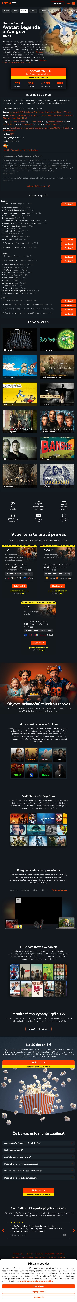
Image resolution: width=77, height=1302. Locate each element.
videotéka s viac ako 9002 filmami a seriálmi (24, 61)
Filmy (15, 11)
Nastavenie (39, 1297)
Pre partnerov (41, 1257)
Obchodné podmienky (54, 1254)
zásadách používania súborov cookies (36, 1281)
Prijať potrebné (38, 1291)
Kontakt (61, 1257)
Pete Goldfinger (9, 130)
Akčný (22, 112)
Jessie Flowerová (52, 124)
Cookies (52, 1257)
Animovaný (14, 112)
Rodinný (59, 112)
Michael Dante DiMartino (19, 115)
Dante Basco (27, 124)
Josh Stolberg (66, 128)
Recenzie (39, 1254)
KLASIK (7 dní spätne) (12, 150)
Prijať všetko (38, 1286)
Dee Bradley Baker (17, 121)
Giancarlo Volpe (9, 118)
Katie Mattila (54, 128)
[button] (3, 1230)
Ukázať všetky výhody (38, 1029)
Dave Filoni (22, 118)
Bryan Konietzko (49, 115)
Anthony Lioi (36, 115)
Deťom (33, 11)
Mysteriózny (50, 112)
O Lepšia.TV (18, 1254)
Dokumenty (44, 11)
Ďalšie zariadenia (59, 890)
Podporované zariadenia (22, 1257)
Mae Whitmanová (55, 121)
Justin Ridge (15, 128)
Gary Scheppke (27, 128)
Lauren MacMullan (65, 115)
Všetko (6, 11)
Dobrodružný (31, 112)
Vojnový (67, 112)
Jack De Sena (8, 124)
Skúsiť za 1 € (38, 1062)
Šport (65, 11)
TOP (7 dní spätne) (30, 150)
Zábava (56, 11)
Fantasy (41, 112)
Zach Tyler (36, 121)
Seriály (24, 11)
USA (12, 134)
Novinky (29, 1254)
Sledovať (69, 204)
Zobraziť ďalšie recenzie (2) (38, 186)
